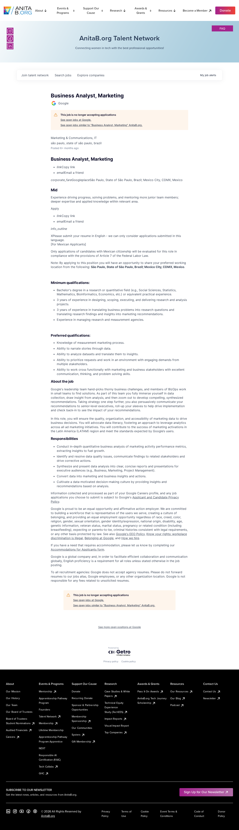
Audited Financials (17, 730)
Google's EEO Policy (130, 534)
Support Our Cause (91, 10)
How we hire (130, 538)
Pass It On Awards (148, 691)
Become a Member (195, 10)
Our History (13, 698)
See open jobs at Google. (75, 119)
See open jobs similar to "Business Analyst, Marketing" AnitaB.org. (101, 125)
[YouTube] (21, 811)
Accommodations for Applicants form (77, 549)
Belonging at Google (99, 538)
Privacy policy (110, 661)
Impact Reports (113, 719)
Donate (76, 691)
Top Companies (114, 732)
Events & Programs (63, 10)
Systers (76, 734)
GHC (41, 773)
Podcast (175, 705)
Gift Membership (81, 741)
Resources (165, 10)
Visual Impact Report (117, 726)
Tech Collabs (46, 766)
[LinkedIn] (10, 46)
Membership (46, 723)
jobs (63, 75)
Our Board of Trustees (19, 712)
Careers (10, 737)
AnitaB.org (48, 816)
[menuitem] (122, 167)
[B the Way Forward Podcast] (35, 811)
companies (90, 75)
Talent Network (48, 716)
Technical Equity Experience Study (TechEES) (114, 707)
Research (116, 10)
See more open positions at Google (119, 627)
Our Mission (13, 691)
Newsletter (209, 698)
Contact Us (209, 691)
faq (222, 28)
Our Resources (179, 691)
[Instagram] (10, 31)
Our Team (11, 705)
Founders (44, 709)
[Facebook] (10, 38)
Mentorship (45, 691)
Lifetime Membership (51, 730)
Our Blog (175, 698)
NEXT (42, 748)
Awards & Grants (141, 10)
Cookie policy (128, 661)
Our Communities (82, 728)
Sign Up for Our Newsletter (204, 792)
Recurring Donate (82, 698)
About (39, 10)
